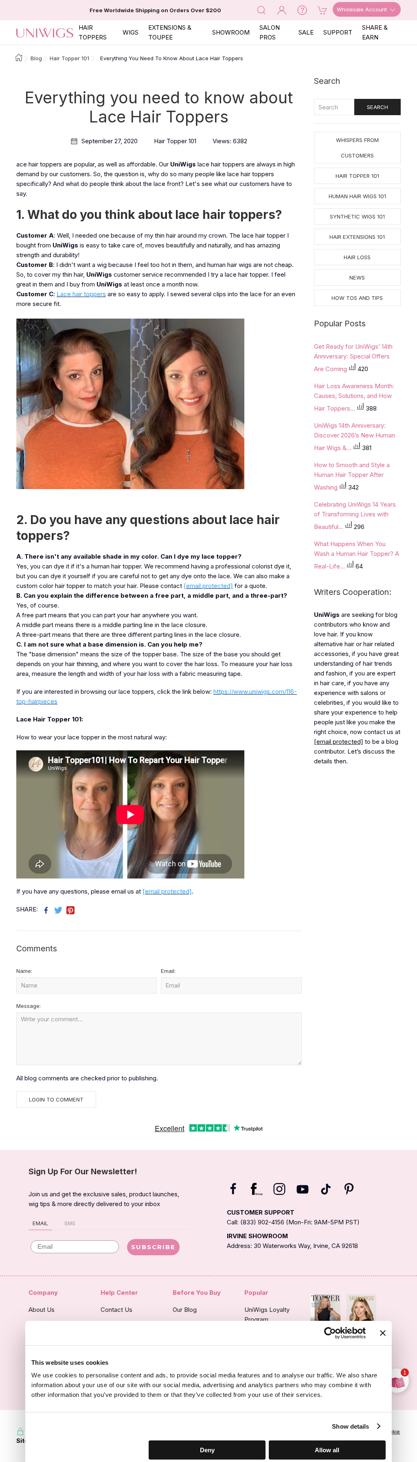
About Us (42, 1309)
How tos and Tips (357, 298)
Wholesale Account (362, 9)
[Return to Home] (17, 58)
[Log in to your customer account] (282, 10)
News (357, 277)
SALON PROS (269, 32)
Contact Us (116, 1309)
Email (40, 1223)
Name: (24, 971)
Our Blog (185, 1309)
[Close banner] (383, 1333)
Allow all (327, 1450)
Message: (28, 1006)
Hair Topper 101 (357, 176)
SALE (306, 32)
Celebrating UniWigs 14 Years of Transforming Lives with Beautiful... (355, 515)
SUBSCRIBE (153, 1247)
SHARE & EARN (375, 32)
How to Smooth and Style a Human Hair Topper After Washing (352, 476)
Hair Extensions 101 (357, 237)
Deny (207, 1450)
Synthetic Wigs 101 (357, 216)
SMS (69, 1223)
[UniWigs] (44, 32)
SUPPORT (337, 32)
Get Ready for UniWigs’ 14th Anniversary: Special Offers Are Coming (353, 358)
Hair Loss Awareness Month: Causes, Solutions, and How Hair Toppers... (354, 397)
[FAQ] (302, 10)
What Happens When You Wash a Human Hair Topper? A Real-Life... (356, 555)
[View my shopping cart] (322, 10)
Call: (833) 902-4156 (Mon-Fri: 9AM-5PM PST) (293, 1222)
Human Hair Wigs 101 (357, 196)
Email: (168, 971)
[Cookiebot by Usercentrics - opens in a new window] (330, 1333)
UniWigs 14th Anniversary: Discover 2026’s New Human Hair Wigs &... (354, 437)
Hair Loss (357, 257)
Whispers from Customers (357, 148)
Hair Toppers (93, 32)
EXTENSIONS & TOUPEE (169, 32)
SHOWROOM (231, 32)
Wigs (130, 32)
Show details (350, 1426)
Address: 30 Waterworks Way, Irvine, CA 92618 (292, 1246)
